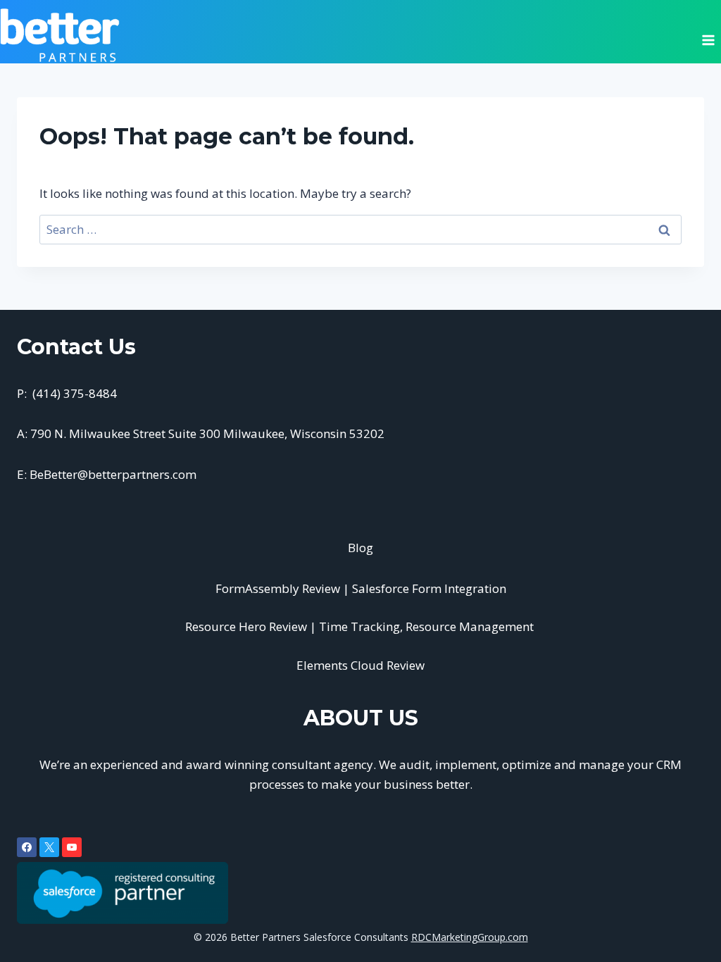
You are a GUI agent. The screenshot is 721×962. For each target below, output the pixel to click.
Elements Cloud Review (360, 665)
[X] (49, 847)
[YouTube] (72, 847)
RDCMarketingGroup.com (469, 937)
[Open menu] (708, 35)
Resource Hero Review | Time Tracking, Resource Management (361, 626)
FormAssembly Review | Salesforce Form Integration (360, 588)
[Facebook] (27, 847)
